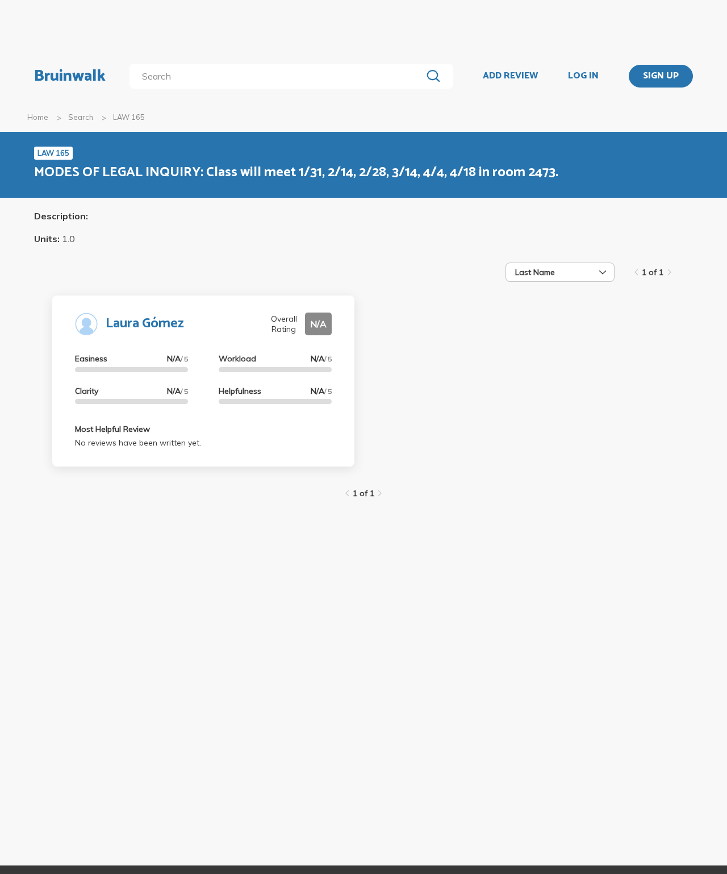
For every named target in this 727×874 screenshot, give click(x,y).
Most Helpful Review (112, 429)
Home (37, 117)
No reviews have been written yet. (138, 443)
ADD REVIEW (510, 76)
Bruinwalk (70, 76)
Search (80, 117)
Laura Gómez (145, 324)
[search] (278, 76)
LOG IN (583, 76)
